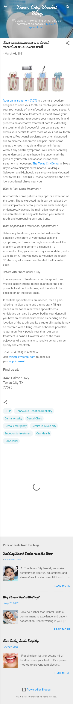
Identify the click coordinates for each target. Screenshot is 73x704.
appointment (17, 361)
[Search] (68, 7)
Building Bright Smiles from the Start (27, 553)
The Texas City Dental (46, 163)
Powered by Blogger (38, 689)
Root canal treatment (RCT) (20, 100)
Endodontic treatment (18, 433)
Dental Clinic (34, 418)
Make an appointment (43, 25)
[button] (68, 44)
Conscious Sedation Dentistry (34, 411)
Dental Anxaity (13, 418)
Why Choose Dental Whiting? (21, 597)
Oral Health (43, 433)
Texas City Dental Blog (36, 10)
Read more (62, 585)
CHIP (8, 411)
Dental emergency (16, 426)
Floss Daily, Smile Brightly (20, 641)
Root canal (11, 441)
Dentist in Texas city (44, 426)
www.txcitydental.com (22, 357)
